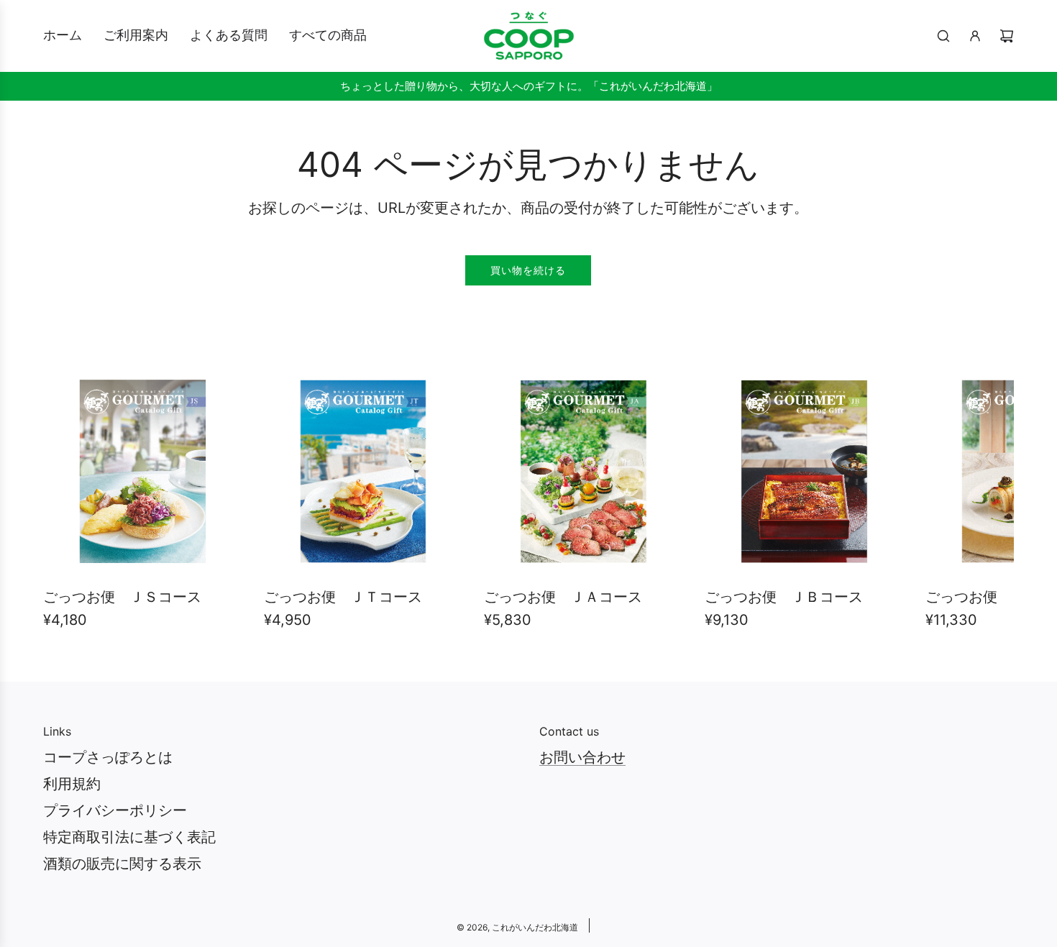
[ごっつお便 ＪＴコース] (363, 471)
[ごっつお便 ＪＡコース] (583, 471)
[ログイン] (975, 36)
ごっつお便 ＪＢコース (784, 596)
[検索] (943, 36)
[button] (70, 505)
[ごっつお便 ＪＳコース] (142, 471)
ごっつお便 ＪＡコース (563, 596)
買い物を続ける (528, 270)
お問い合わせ (582, 757)
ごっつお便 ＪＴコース (343, 596)
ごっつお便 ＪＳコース (122, 596)
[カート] (1006, 36)
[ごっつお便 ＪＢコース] (804, 471)
